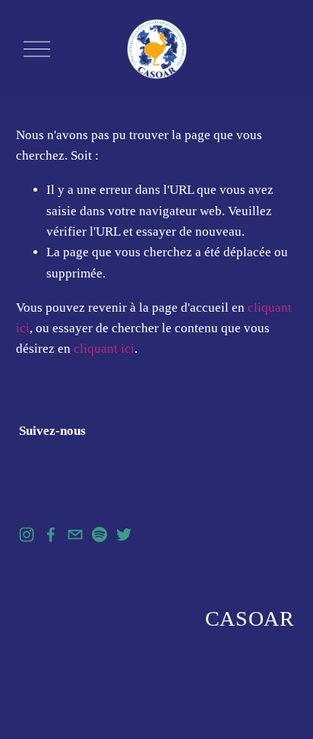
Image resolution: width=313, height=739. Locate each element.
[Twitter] (123, 534)
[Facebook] (50, 534)
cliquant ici (104, 348)
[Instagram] (26, 534)
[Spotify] (99, 534)
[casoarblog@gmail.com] (75, 534)
